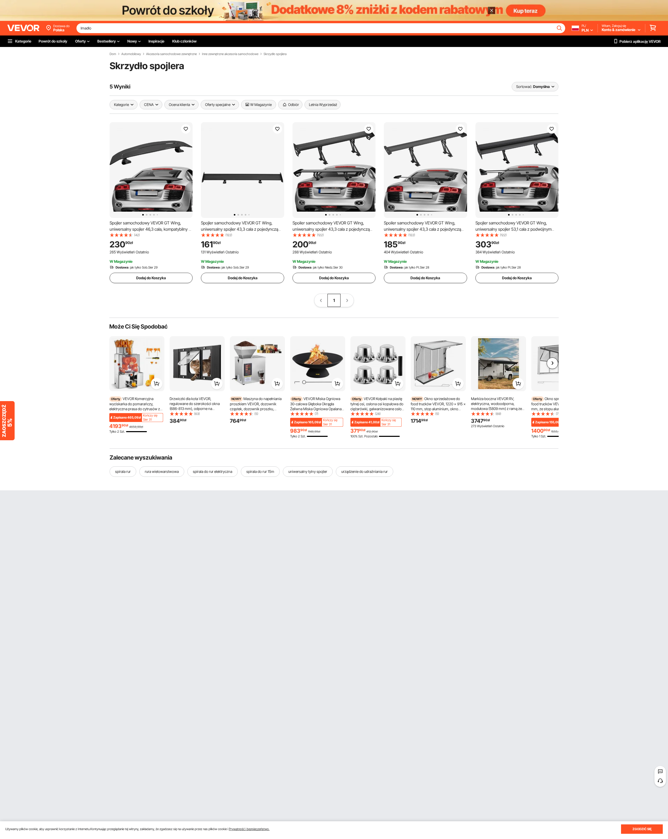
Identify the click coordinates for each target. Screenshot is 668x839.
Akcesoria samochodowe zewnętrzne (171, 54)
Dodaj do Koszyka (151, 278)
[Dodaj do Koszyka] (156, 383)
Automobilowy (131, 54)
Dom (113, 54)
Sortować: (524, 86)
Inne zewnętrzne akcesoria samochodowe (230, 54)
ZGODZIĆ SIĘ (642, 829)
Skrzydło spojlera (275, 54)
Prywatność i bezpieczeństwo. (249, 829)
